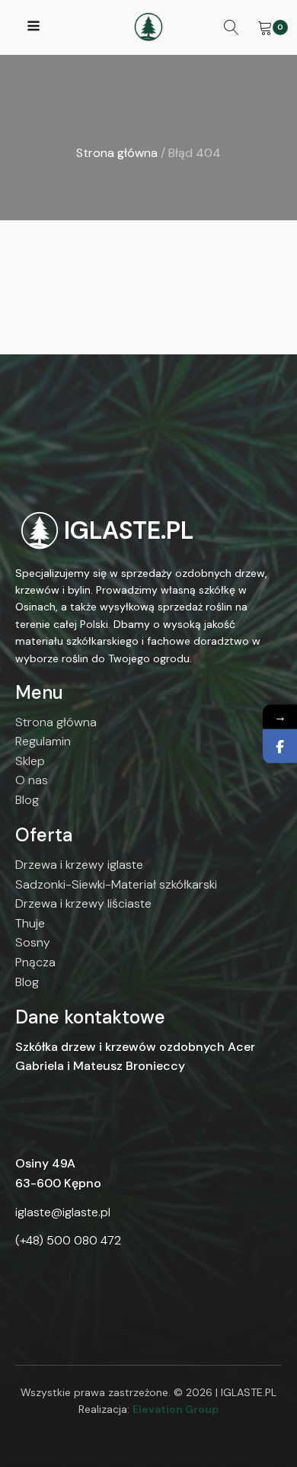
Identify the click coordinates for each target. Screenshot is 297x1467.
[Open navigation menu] (33, 27)
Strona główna (117, 153)
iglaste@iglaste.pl (62, 1212)
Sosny (32, 942)
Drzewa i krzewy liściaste (83, 903)
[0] (265, 27)
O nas (31, 780)
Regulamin (43, 741)
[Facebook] (280, 746)
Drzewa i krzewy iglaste (79, 865)
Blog (27, 800)
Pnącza (35, 962)
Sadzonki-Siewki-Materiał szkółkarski (116, 884)
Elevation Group (176, 1409)
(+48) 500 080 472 (68, 1240)
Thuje (30, 923)
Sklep (30, 761)
